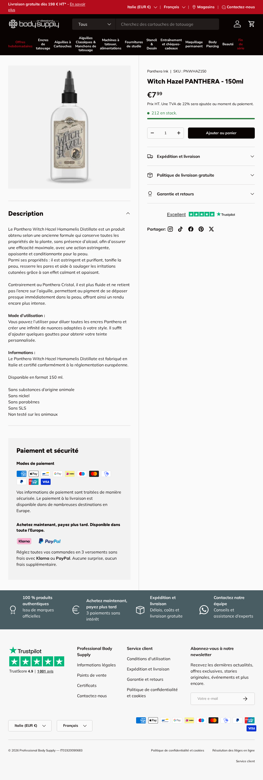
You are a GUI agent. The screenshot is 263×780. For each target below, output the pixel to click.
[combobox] (145, 24)
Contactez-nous (241, 7)
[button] (251, 24)
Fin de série (240, 44)
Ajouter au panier (221, 133)
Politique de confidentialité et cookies (177, 750)
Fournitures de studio (134, 44)
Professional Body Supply (37, 750)
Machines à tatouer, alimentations (110, 44)
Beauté (227, 44)
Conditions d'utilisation (148, 658)
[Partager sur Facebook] (191, 229)
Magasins (205, 7)
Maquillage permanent (194, 44)
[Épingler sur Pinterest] (201, 229)
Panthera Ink (157, 71)
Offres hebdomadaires (20, 44)
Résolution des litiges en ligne (233, 750)
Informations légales (96, 664)
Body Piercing (212, 44)
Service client (245, 761)
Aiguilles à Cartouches (62, 44)
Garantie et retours (145, 679)
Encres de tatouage (43, 44)
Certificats (87, 685)
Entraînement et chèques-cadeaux (171, 44)
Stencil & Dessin (151, 44)
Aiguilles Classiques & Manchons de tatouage (85, 44)
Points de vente (92, 675)
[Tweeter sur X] (211, 229)
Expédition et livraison (148, 669)
